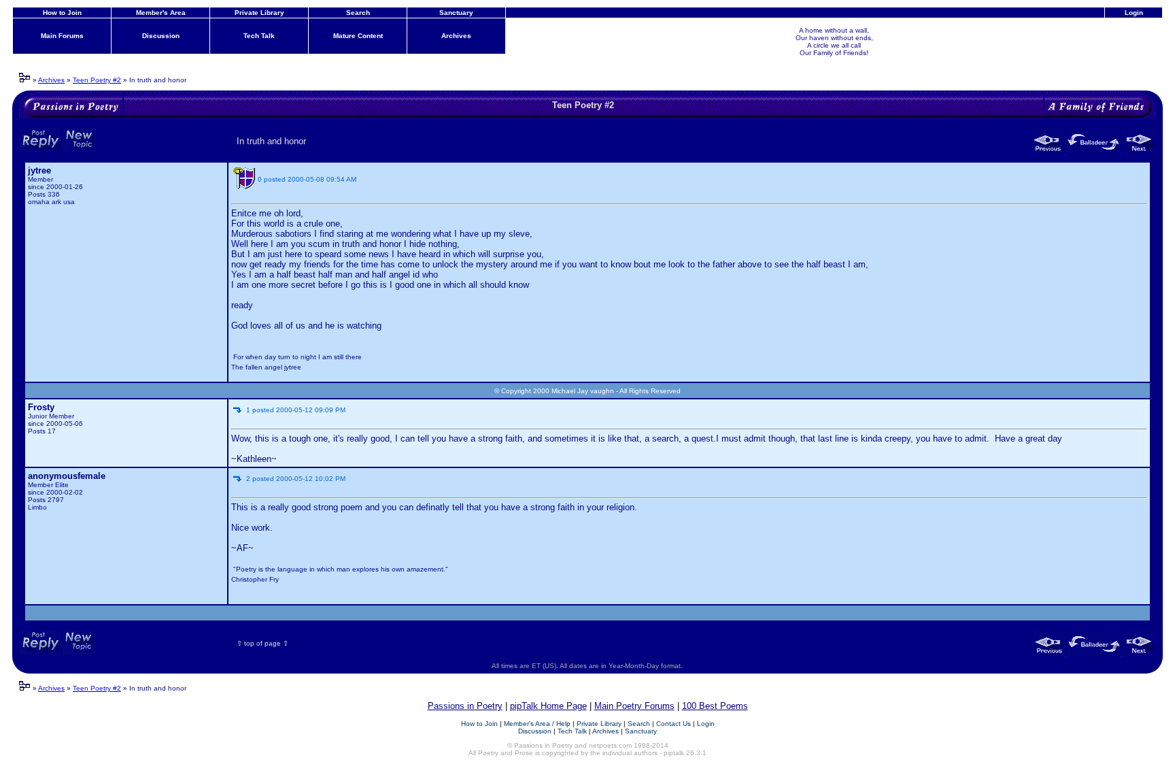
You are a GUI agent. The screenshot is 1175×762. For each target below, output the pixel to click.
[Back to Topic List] (1095, 151)
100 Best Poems (715, 706)
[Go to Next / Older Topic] (1139, 151)
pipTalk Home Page (548, 706)
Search (358, 12)
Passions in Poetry (465, 706)
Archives (456, 35)
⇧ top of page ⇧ (262, 643)
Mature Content (358, 35)
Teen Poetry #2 (97, 80)
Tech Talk (259, 35)
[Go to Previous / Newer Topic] (1049, 151)
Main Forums (62, 35)
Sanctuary (456, 12)
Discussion (161, 35)
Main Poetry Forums (634, 706)
